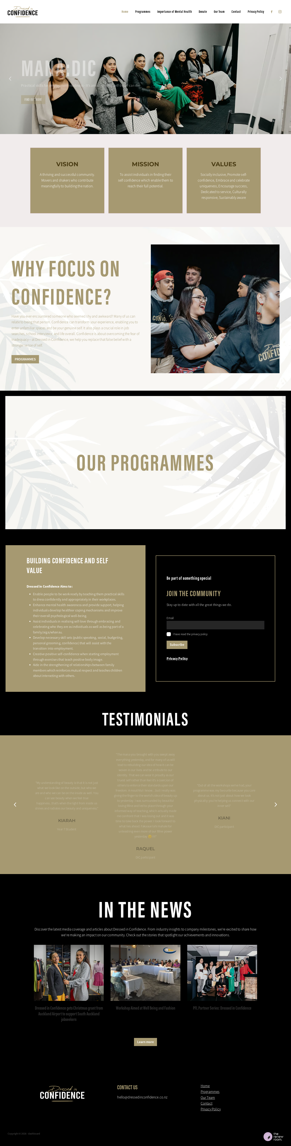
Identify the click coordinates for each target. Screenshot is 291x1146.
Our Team (219, 11)
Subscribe (177, 644)
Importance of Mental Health (174, 11)
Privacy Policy (256, 11)
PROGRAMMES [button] (25, 359)
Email (170, 618)
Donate (203, 11)
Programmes (142, 11)
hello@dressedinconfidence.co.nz (142, 1097)
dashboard (34, 1133)
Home (125, 11)
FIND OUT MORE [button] (33, 98)
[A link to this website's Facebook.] (271, 12)
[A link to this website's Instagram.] (280, 12)
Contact (236, 11)
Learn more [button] (145, 1042)
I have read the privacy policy (190, 634)
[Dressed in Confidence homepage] (35, 11)
